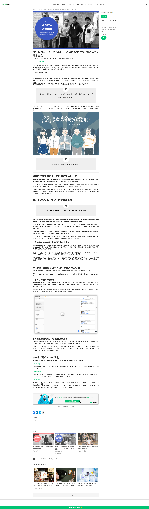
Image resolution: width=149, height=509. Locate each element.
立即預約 (104, 16)
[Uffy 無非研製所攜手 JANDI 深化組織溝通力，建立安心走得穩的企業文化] (66, 475)
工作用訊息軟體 (56, 458)
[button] (66, 133)
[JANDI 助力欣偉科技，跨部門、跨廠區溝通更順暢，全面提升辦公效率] (87, 475)
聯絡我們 (102, 4)
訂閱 (104, 38)
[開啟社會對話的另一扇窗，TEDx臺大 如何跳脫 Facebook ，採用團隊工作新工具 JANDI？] (65, 439)
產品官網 (62, 4)
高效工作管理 (76, 4)
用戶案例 (69, 4)
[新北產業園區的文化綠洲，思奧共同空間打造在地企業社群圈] (43, 439)
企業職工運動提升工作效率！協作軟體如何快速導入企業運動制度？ (88, 447)
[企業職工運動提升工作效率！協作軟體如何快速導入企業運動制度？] (88, 439)
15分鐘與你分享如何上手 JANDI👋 (74, 507)
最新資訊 (83, 4)
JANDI (37, 458)
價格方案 (96, 4)
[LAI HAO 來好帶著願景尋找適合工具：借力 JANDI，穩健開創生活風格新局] (44, 475)
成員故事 (89, 4)
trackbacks (66, 495)
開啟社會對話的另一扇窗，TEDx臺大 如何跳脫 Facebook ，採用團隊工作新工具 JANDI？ (65, 448)
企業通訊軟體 (42, 458)
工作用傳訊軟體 (49, 458)
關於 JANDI (56, 4)
